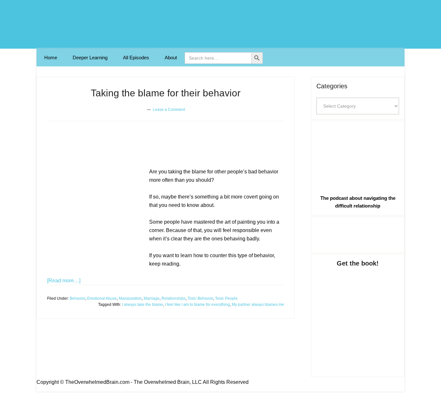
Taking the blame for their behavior (166, 93)
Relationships (173, 298)
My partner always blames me (258, 304)
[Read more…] (63, 280)
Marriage (151, 298)
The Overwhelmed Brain (220, 24)
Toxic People (226, 298)
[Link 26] (357, 156)
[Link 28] (357, 315)
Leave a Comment (169, 109)
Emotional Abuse (102, 298)
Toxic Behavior (200, 298)
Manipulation (130, 298)
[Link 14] (95, 218)
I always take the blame (142, 304)
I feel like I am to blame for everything (197, 304)
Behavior (77, 298)
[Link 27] (357, 233)
